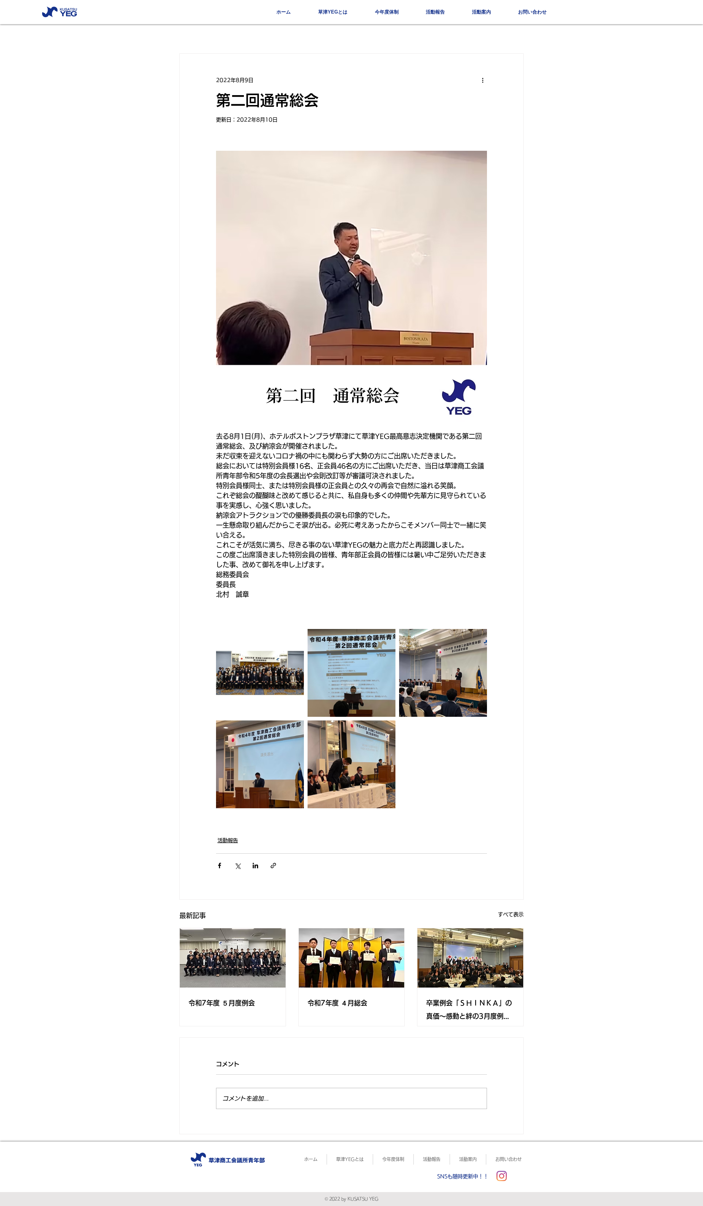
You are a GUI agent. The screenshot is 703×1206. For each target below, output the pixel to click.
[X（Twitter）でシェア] (237, 865)
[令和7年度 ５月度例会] (233, 958)
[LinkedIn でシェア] (255, 865)
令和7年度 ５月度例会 (222, 1003)
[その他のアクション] (482, 80)
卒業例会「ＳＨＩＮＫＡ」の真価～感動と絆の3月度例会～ (469, 1011)
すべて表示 (511, 914)
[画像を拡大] (260, 673)
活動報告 (227, 840)
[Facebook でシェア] (219, 865)
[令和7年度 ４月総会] (352, 958)
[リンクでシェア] (273, 865)
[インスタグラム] (501, 1176)
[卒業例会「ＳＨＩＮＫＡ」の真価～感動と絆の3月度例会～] (470, 958)
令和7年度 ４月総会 (337, 1003)
